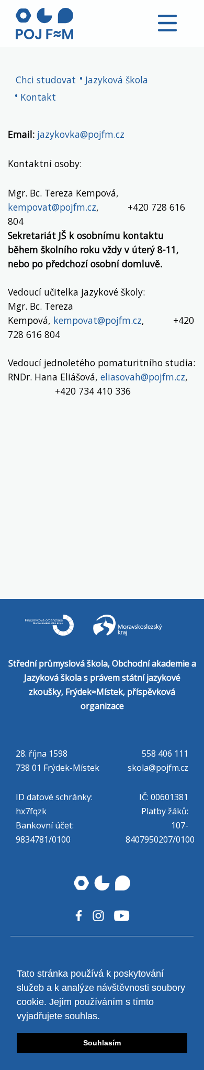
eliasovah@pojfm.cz (141, 376)
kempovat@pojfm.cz (52, 207)
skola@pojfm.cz (158, 767)
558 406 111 (165, 753)
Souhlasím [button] (102, 1043)
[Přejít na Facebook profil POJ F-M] (78, 915)
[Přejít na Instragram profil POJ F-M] (98, 915)
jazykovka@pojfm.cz (80, 134)
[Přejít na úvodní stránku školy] (44, 23)
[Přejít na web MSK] (136, 635)
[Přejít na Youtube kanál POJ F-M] (121, 915)
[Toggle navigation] (167, 23)
